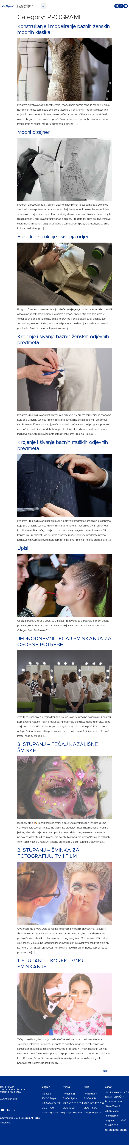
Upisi (22, 548)
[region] (41, 1120)
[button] (43, 6)
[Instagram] (121, 6)
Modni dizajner (33, 132)
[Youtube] (125, 6)
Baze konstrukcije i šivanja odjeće (54, 236)
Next (107, 1071)
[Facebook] (116, 6)
